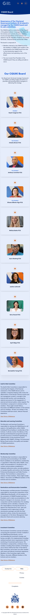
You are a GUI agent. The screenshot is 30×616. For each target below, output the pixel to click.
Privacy (22, 573)
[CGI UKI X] (17, 607)
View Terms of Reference (8, 416)
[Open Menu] (25, 3)
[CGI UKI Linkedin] (7, 607)
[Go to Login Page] (22, 3)
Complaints (15, 586)
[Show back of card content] (15, 92)
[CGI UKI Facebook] (12, 607)
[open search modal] (18, 3)
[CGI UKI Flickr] (22, 607)
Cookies (21, 577)
